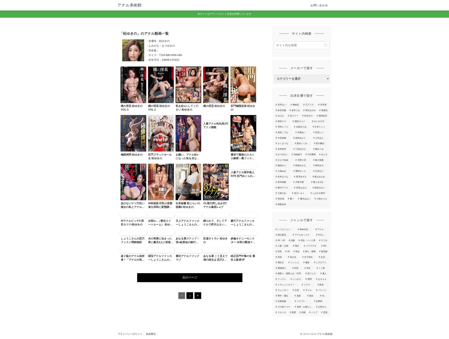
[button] (326, 45)
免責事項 (151, 334)
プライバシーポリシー (130, 334)
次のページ (189, 277)
